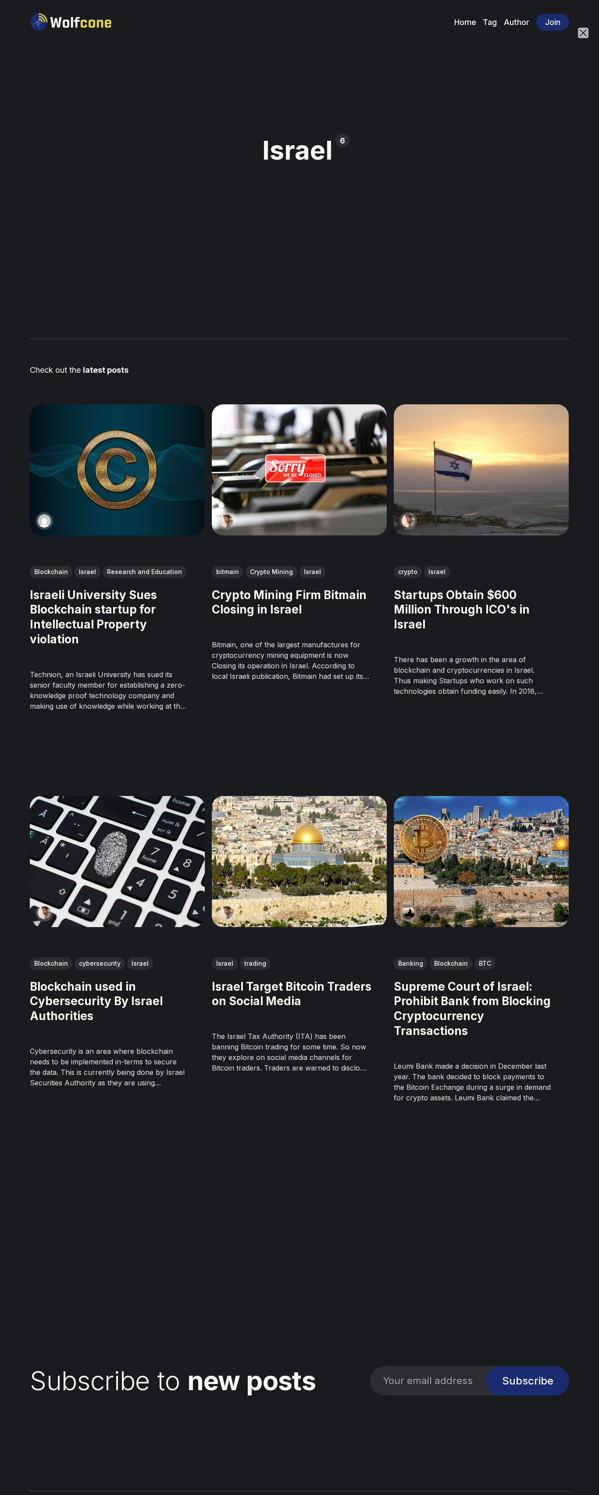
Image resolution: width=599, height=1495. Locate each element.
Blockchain (51, 571)
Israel (87, 571)
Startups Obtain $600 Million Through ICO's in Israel (462, 609)
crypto (408, 571)
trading (255, 963)
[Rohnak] (226, 521)
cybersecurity (100, 963)
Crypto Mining (271, 571)
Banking (411, 963)
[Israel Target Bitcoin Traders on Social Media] (299, 861)
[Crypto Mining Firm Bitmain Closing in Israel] (299, 469)
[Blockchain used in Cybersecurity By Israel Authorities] (117, 861)
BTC (485, 963)
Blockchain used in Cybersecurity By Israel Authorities (96, 1001)
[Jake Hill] (408, 912)
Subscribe (527, 1380)
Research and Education (144, 571)
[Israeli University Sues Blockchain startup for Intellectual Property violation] (117, 469)
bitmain (227, 571)
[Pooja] (44, 521)
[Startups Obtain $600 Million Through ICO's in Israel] (481, 469)
